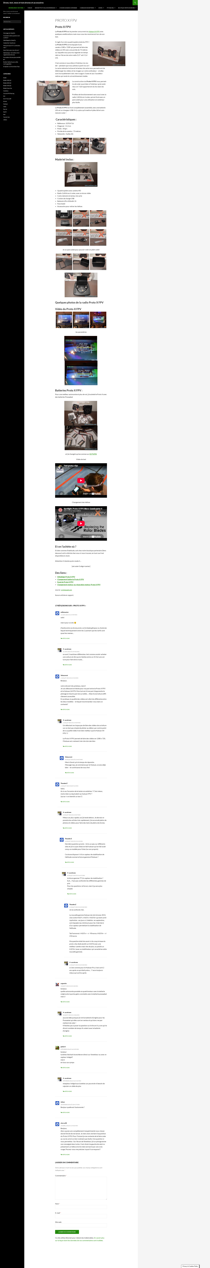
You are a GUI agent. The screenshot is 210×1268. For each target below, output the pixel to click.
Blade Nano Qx (7, 88)
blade (4, 78)
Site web (58, 1222)
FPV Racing (110, 8)
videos (5, 120)
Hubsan (5, 104)
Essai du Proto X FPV (65, 582)
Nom (57, 1204)
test (4, 114)
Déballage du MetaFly (9, 40)
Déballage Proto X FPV (66, 577)
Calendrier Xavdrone (9, 43)
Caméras (5, 91)
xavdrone (68, 649)
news (4, 106)
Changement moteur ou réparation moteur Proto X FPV (78, 585)
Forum (30, 8)
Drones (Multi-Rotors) (16, 8)
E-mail (58, 1213)
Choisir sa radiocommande (68, 8)
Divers (100, 8)
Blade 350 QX (7, 85)
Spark (5, 112)
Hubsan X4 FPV (94, 31)
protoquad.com (66, 590)
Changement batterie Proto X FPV (70, 579)
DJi (4, 96)
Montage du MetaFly (9, 33)
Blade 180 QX (7, 80)
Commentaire (60, 1175)
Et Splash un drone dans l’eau (11, 66)
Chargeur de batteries (87, 8)
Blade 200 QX (7, 83)
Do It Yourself (7, 99)
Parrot (5, 109)
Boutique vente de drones (126, 8)
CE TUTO (93, 454)
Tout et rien (6, 117)
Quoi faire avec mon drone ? (11, 50)
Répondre (66, 638)
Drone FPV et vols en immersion (45, 8)
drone (5, 101)
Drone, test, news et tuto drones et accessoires (23, 2)
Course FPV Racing (8, 93)
